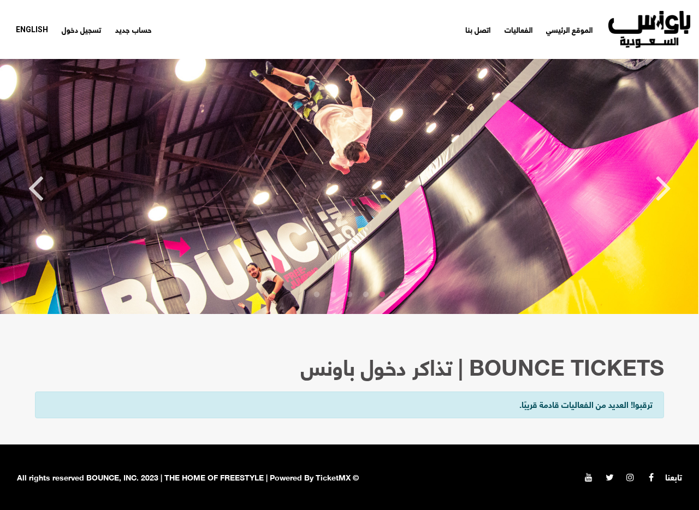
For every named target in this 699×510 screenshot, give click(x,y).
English (32, 29)
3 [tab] (349, 294)
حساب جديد (133, 29)
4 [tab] (333, 294)
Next (35, 187)
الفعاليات (518, 29)
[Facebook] (650, 477)
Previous (663, 187)
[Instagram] (630, 477)
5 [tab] (316, 294)
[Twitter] (609, 477)
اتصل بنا (477, 29)
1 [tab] (382, 294)
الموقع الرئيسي (569, 29)
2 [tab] (365, 294)
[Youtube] (588, 477)
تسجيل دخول (81, 29)
